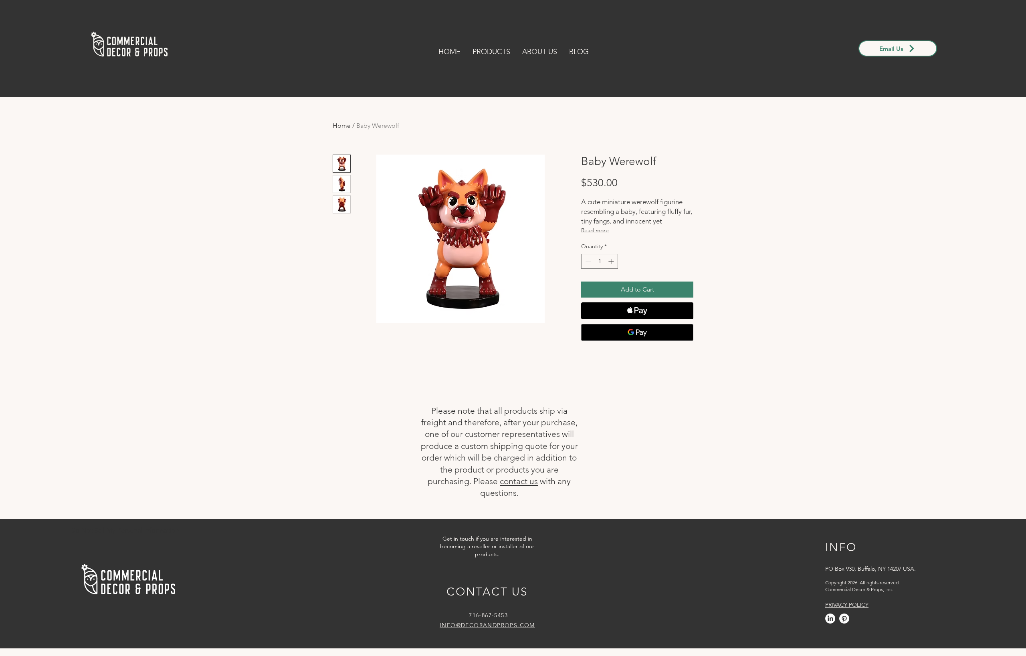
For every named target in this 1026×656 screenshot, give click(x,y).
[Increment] (612, 261)
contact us (519, 481)
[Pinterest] (844, 619)
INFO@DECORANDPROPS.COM (487, 625)
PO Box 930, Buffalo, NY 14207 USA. (870, 568)
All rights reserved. (879, 583)
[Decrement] (587, 261)
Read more (595, 230)
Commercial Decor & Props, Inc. (859, 589)
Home (342, 125)
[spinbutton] (599, 261)
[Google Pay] (637, 332)
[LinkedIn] (830, 619)
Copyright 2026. (841, 583)
